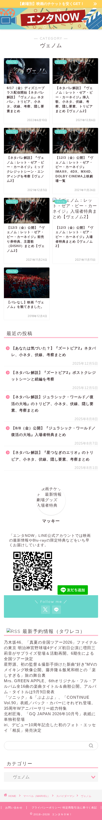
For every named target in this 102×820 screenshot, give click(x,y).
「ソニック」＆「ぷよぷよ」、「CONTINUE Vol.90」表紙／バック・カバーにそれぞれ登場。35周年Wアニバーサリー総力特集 (49, 702)
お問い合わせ (13, 807)
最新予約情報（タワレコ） (53, 631)
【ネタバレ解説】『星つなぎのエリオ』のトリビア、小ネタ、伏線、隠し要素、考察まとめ (52, 456)
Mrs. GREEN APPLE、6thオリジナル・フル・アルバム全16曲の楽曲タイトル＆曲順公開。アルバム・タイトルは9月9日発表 (50, 686)
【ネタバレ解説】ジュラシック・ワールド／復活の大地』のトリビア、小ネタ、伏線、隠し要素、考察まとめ (52, 403)
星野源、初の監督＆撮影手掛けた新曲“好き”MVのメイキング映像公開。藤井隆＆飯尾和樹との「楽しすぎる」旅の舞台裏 (50, 669)
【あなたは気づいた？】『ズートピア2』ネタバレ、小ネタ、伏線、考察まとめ (53, 351)
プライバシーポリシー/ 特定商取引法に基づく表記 (64, 807)
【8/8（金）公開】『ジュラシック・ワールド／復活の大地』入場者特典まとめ (53, 431)
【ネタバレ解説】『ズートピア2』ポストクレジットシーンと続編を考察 (53, 376)
